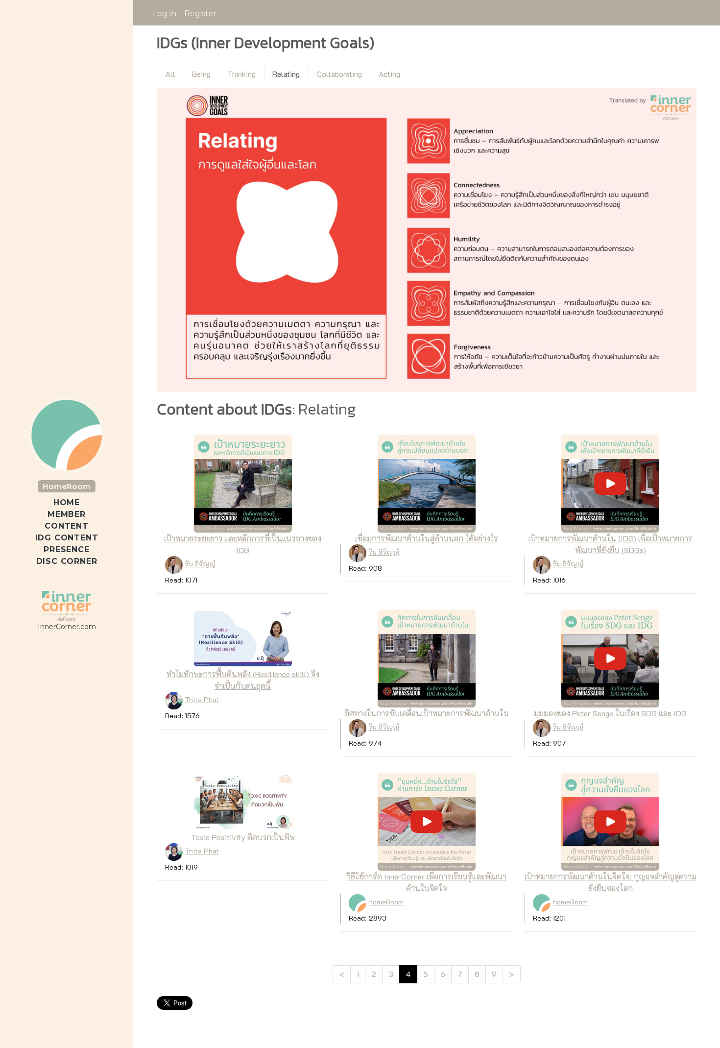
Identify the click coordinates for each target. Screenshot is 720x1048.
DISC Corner (66, 561)
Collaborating (339, 74)
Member (67, 514)
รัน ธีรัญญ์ (200, 563)
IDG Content (66, 537)
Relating (286, 74)
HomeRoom (67, 486)
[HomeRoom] (66, 605)
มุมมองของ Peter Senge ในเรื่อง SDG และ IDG (610, 713)
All (170, 74)
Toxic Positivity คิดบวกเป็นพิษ (243, 837)
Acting (389, 74)
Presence (66, 549)
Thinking (241, 74)
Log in (164, 13)
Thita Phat (202, 699)
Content (67, 526)
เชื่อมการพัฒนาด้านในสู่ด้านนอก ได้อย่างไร (426, 538)
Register (200, 13)
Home (66, 502)
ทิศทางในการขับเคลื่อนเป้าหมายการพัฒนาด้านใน (426, 713)
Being (201, 74)
